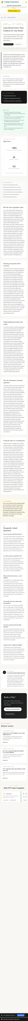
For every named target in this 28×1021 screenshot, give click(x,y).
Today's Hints (18, 44)
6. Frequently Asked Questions (10, 196)
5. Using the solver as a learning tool (11, 194)
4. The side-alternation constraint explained (12, 192)
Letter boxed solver (11, 17)
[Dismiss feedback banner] (26, 1015)
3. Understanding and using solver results (12, 189)
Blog (5, 17)
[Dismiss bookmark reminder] (26, 1019)
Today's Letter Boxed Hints (13, 709)
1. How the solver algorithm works (10, 184)
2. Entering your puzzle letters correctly (11, 187)
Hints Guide (5, 800)
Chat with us (21, 1015)
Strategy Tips (13, 800)
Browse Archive (10, 714)
